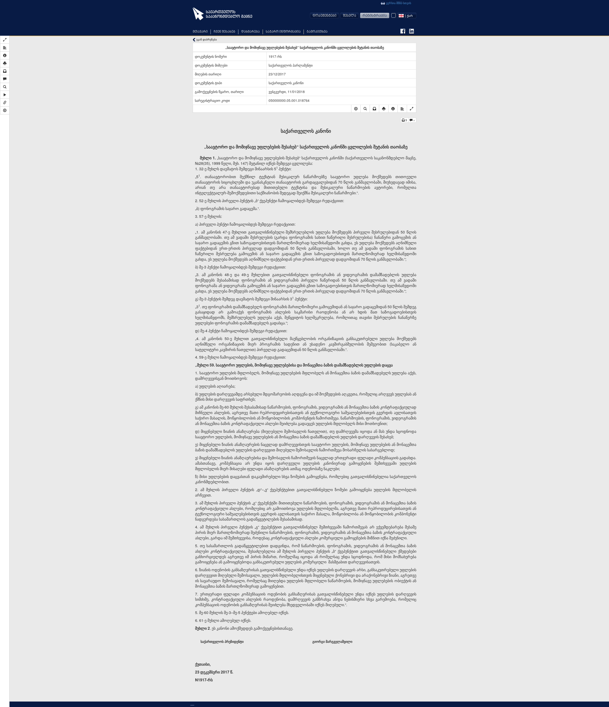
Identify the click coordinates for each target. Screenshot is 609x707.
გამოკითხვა (317, 32)
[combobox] (406, 15)
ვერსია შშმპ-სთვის (398, 3)
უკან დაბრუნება (206, 39)
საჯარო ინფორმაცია (283, 32)
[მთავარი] (222, 13)
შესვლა (349, 16)
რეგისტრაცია (375, 16)
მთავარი (200, 32)
